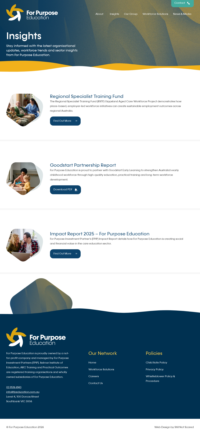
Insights (114, 14)
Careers (93, 376)
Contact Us (95, 383)
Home (92, 362)
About (99, 14)
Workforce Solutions (155, 14)
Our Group (131, 14)
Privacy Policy (155, 369)
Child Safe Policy (156, 362)
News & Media (182, 14)
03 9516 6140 (13, 387)
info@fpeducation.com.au (22, 392)
